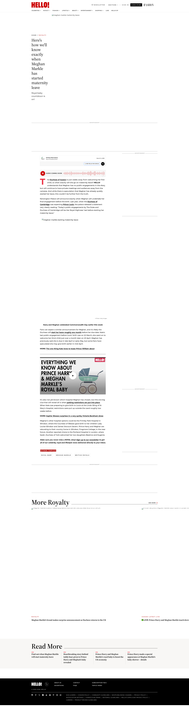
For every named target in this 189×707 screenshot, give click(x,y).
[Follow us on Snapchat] (50, 695)
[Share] (103, 164)
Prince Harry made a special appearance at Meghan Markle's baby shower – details (141, 657)
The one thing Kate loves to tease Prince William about (70, 349)
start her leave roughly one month (66, 332)
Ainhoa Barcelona (52, 157)
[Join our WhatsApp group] (60, 695)
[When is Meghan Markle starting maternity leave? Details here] (149, 5)
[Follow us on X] (39, 695)
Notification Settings (74, 697)
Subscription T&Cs (98, 682)
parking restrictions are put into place (83, 403)
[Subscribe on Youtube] (46, 695)
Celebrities (35, 10)
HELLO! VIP (114, 10)
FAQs (75, 685)
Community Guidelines (101, 695)
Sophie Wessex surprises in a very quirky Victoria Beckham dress (74, 416)
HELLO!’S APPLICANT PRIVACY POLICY (134, 697)
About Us (57, 682)
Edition (112, 5)
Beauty (74, 10)
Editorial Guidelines (111, 697)
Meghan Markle (63, 455)
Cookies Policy (84, 695)
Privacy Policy (140, 695)
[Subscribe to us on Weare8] (57, 695)
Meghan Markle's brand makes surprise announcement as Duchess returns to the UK (69, 620)
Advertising (59, 685)
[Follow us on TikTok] (43, 695)
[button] (72, 375)
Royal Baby (46, 455)
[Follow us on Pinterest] (53, 695)
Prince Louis (68, 204)
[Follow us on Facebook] (36, 695)
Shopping (98, 10)
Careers (69, 700)
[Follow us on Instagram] (32, 695)
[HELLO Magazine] (40, 5)
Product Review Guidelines (86, 700)
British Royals (82, 455)
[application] (73, 375)
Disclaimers (71, 695)
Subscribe (136, 5)
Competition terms (93, 697)
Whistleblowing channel (122, 695)
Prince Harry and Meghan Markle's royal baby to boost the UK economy (109, 657)
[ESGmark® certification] (45, 684)
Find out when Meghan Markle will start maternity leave (45, 655)
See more (152, 503)
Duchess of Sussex (58, 180)
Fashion (55, 10)
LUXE (107, 10)
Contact (76, 682)
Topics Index (97, 685)
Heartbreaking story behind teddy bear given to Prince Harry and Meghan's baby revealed (75, 658)
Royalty (46, 10)
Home (34, 35)
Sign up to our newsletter (87, 440)
